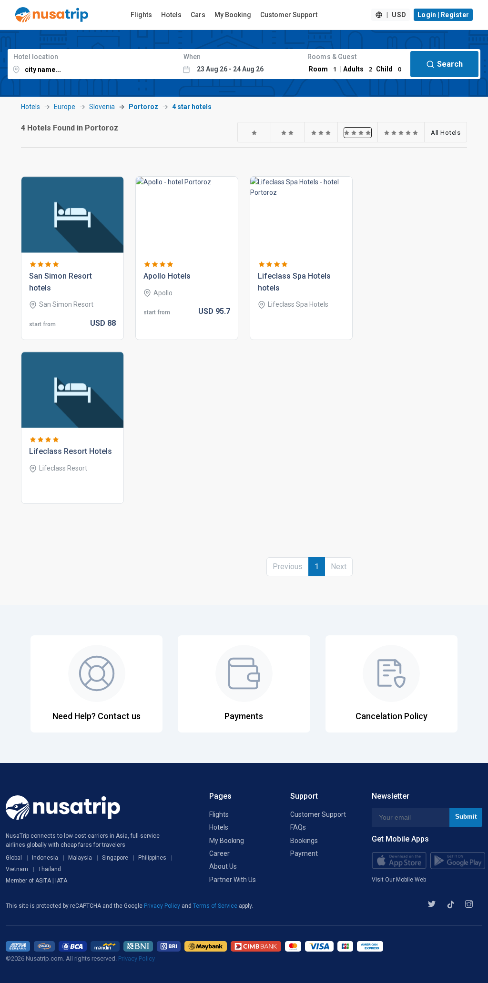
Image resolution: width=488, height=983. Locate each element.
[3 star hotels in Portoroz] (321, 132)
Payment (304, 853)
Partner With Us (232, 879)
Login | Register (443, 15)
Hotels (171, 15)
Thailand (49, 869)
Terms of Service (216, 906)
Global (14, 857)
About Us (223, 866)
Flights (141, 15)
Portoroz (143, 106)
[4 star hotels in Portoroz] (358, 132)
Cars (198, 15)
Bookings (304, 840)
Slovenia (102, 106)
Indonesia (45, 857)
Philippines (152, 857)
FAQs (298, 827)
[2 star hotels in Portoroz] (288, 132)
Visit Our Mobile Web (399, 879)
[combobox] (93, 64)
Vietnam (17, 869)
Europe (64, 106)
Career (219, 853)
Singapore (115, 857)
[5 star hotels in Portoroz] (401, 132)
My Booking (232, 15)
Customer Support (288, 15)
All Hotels (445, 132)
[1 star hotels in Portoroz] (254, 132)
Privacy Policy (163, 906)
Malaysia (80, 857)
